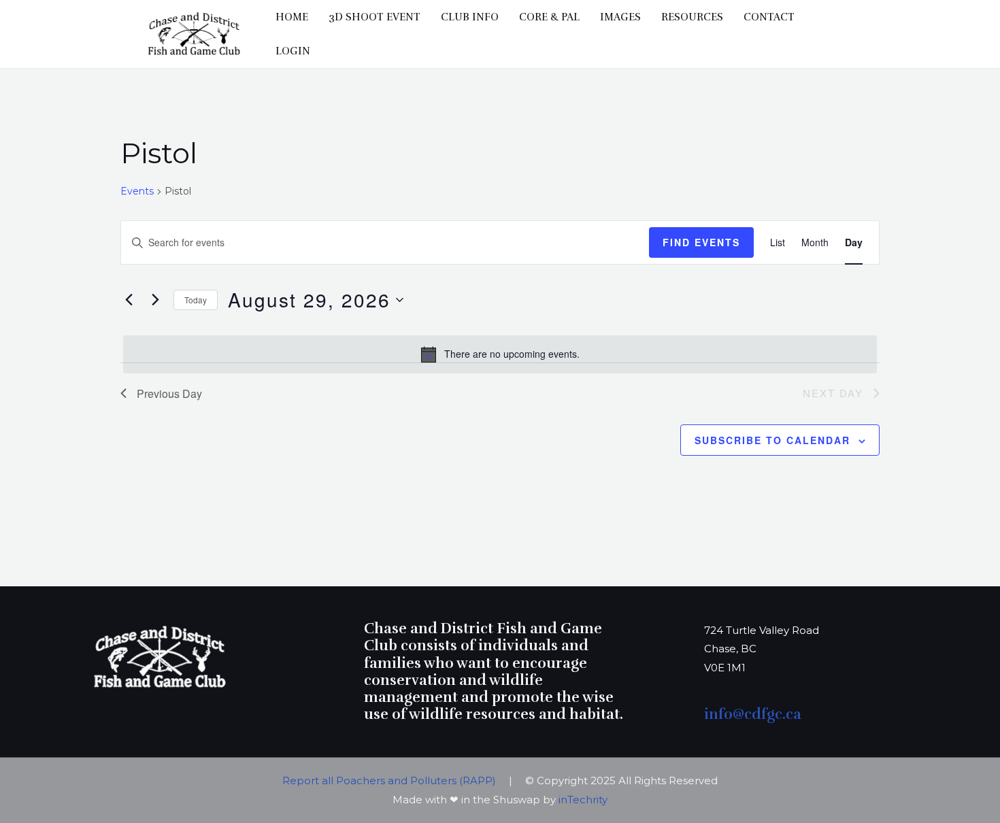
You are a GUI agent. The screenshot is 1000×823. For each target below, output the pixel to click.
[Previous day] (128, 300)
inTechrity (583, 799)
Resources (692, 17)
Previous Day (169, 393)
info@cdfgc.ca (754, 714)
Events (137, 191)
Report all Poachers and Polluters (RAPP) (390, 780)
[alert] (500, 354)
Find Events (701, 242)
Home (292, 17)
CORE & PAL (549, 17)
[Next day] (155, 300)
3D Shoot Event (374, 17)
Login (293, 51)
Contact (769, 17)
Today (195, 299)
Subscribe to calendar (772, 440)
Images (620, 17)
